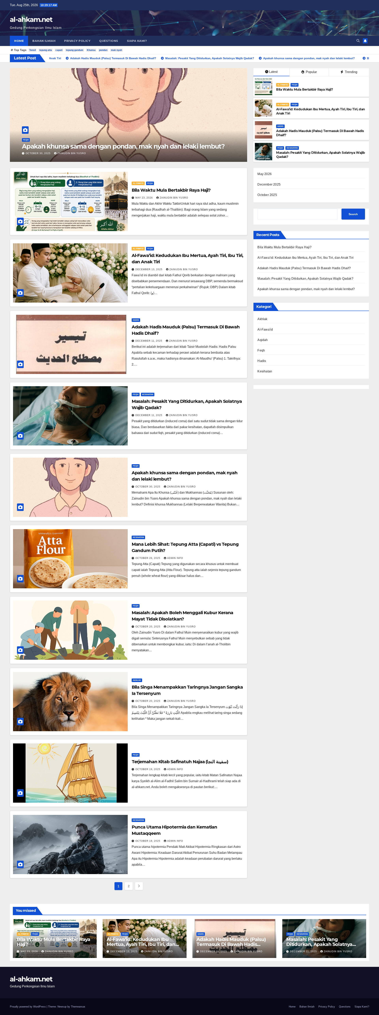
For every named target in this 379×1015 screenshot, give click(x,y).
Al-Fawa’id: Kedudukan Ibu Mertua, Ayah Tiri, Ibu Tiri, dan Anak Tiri (305, 257)
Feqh (40, 140)
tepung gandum (74, 50)
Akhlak (137, 680)
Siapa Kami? (137, 41)
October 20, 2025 (148, 626)
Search (353, 214)
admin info (175, 558)
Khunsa (91, 50)
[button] (358, 40)
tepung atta (45, 50)
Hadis (280, 126)
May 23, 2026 (35, 153)
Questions (108, 41)
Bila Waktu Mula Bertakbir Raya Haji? (77, 146)
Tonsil (32, 50)
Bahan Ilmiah (43, 41)
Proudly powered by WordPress (28, 1006)
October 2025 (267, 195)
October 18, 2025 (148, 841)
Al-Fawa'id (28, 140)
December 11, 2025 (149, 340)
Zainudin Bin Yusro (64, 153)
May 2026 (264, 174)
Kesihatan (292, 148)
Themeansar (78, 1006)
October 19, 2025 (148, 769)
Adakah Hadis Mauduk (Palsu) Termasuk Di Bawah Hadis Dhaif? (304, 268)
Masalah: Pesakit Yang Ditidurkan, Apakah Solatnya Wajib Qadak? (305, 278)
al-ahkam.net (31, 19)
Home (19, 41)
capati (58, 50)
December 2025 (268, 184)
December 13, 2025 (149, 269)
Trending (350, 72)
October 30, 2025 (148, 486)
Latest (273, 71)
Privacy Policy (77, 41)
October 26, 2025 (148, 558)
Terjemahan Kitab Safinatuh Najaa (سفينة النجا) (180, 761)
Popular (311, 72)
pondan (103, 50)
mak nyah (116, 50)
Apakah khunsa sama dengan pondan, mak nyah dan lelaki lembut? (306, 289)
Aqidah (262, 340)
